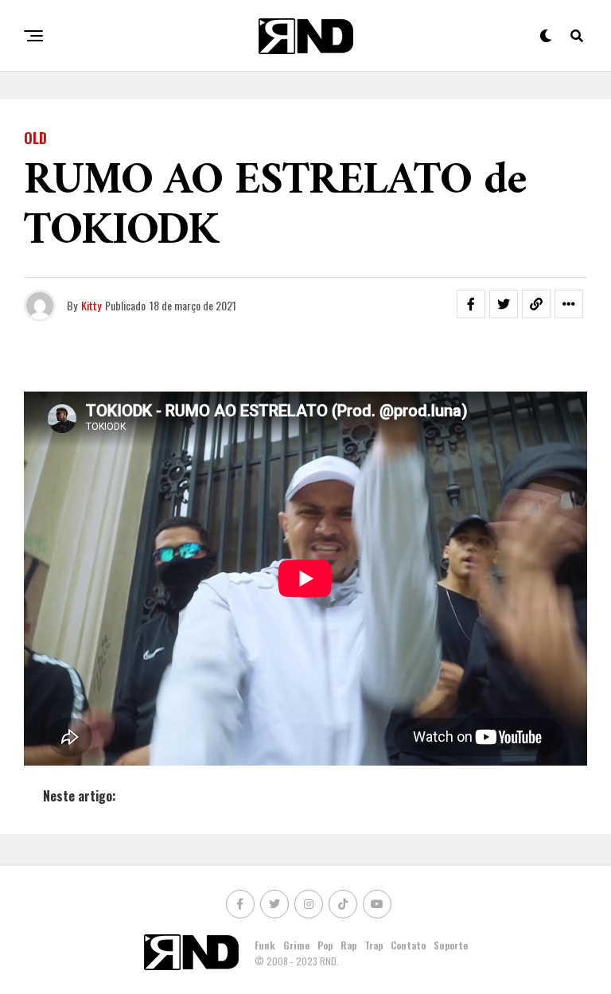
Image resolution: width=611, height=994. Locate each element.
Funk (265, 945)
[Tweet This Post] (503, 304)
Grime (296, 945)
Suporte (451, 945)
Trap (373, 945)
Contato (408, 945)
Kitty (91, 305)
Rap (348, 945)
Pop (325, 945)
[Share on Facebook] (471, 304)
